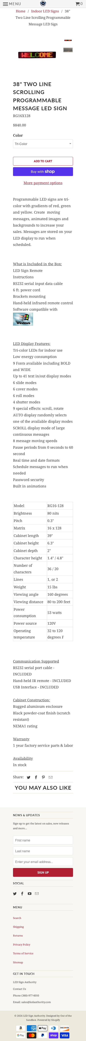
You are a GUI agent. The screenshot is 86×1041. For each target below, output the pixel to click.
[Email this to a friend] (50, 777)
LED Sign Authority (34, 1015)
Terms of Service (23, 953)
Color (18, 135)
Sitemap (18, 962)
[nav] (12, 4)
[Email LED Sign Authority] (37, 893)
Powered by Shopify (48, 1020)
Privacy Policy (21, 944)
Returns (18, 935)
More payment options (43, 182)
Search (17, 918)
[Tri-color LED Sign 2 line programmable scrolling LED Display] (37, 55)
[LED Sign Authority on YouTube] (30, 893)
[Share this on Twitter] (28, 777)
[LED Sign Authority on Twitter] (15, 893)
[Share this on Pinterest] (43, 777)
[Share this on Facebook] (35, 777)
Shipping (18, 927)
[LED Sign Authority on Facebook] (22, 893)
